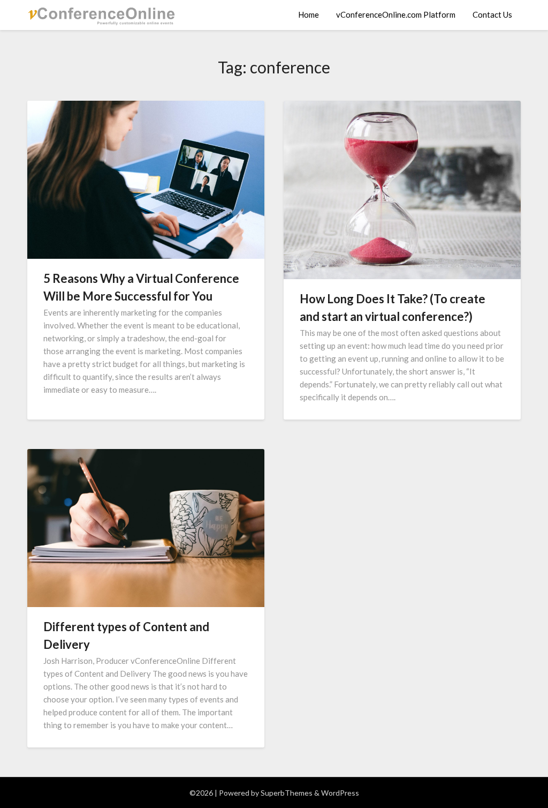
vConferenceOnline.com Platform (395, 14)
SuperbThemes (287, 792)
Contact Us (492, 14)
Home (308, 14)
